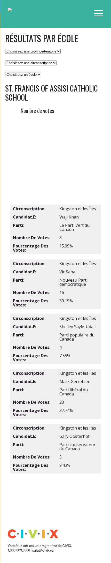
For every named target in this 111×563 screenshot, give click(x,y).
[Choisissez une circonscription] (31, 62)
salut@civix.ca (43, 550)
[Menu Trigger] (98, 13)
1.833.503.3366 (19, 550)
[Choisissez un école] (23, 74)
